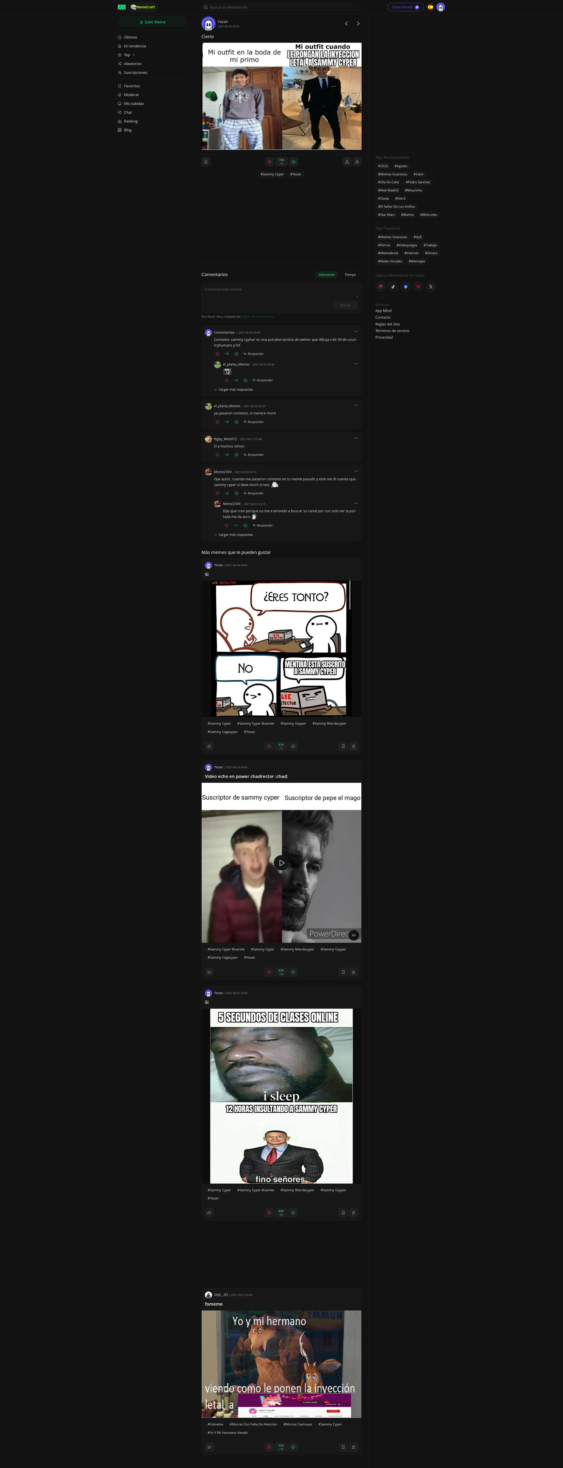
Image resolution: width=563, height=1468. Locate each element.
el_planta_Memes (236, 364)
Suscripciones (135, 72)
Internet (413, 253)
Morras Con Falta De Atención (254, 1424)
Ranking (131, 121)
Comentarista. (224, 332)
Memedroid (389, 253)
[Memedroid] (122, 7)
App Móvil (383, 310)
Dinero (432, 253)
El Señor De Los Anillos (397, 206)
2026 (384, 166)
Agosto (402, 166)
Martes (408, 214)
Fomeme (216, 1424)
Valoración (327, 274)
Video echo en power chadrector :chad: (246, 776)
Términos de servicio (392, 330)
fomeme (214, 1304)
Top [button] (127, 54)
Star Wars (387, 214)
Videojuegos (408, 245)
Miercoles (429, 214)
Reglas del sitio (387, 324)
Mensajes (418, 261)
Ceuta (384, 198)
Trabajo (431, 245)
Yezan (223, 21)
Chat (128, 112)
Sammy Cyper (273, 174)
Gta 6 (401, 198)
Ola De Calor (389, 182)
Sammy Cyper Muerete (256, 723)
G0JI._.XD (221, 1294)
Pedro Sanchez (419, 182)
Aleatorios (132, 63)
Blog (128, 129)
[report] (347, 161)
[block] (357, 161)
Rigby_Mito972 (225, 439)
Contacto (383, 317)
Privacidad (384, 337)
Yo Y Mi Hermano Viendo (229, 1432)
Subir (155, 21)
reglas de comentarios (258, 316)
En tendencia (135, 45)
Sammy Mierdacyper (330, 723)
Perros (385, 245)
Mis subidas (134, 103)
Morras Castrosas (299, 1424)
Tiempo (350, 274)
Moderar (131, 94)
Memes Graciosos (393, 174)
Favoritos (132, 85)
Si (207, 574)
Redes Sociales (391, 261)
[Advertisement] (408, 83)
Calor (420, 174)
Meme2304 (222, 472)
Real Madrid (389, 190)
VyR (419, 237)
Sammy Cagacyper (224, 731)
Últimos (130, 37)
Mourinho (414, 190)
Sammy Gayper (294, 723)
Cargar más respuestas (236, 389)
